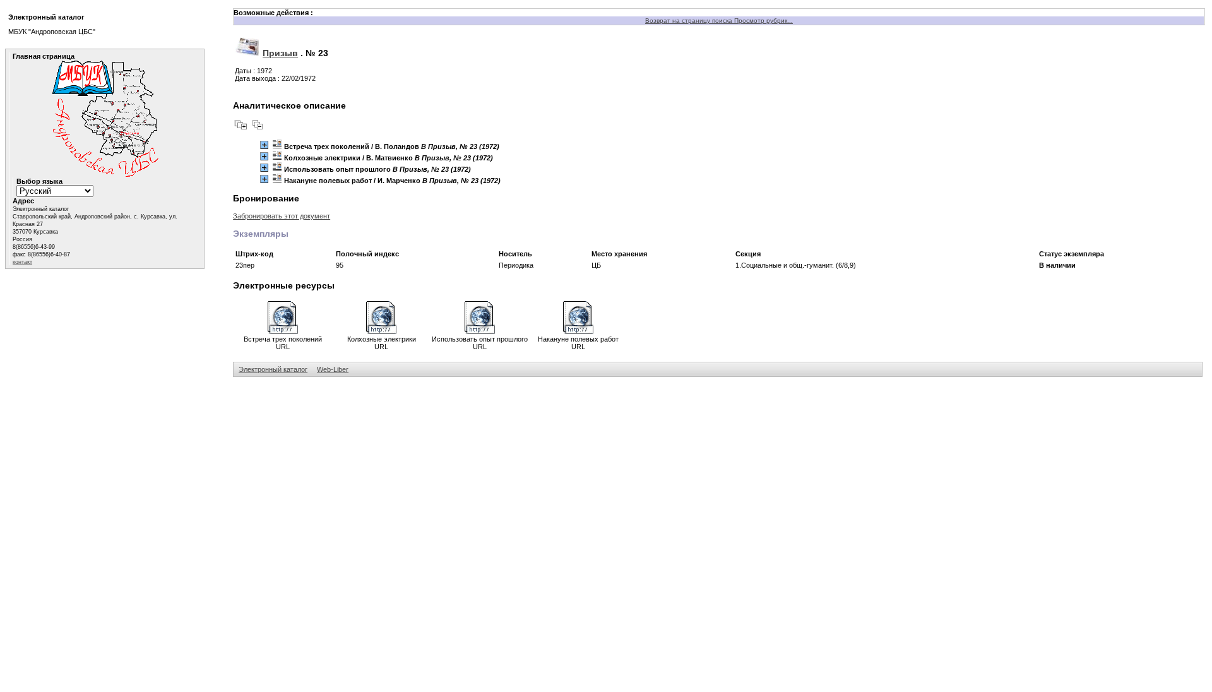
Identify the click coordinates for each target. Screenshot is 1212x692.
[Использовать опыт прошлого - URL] (480, 331)
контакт (22, 262)
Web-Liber (332, 369)
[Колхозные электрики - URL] (381, 331)
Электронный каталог (273, 369)
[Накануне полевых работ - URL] (578, 331)
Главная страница (43, 56)
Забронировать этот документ (281, 216)
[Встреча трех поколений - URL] (283, 331)
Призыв (280, 53)
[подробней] (264, 145)
